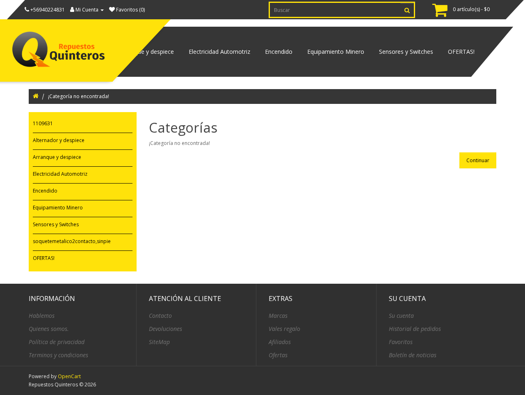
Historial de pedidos (415, 329)
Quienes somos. (49, 329)
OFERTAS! (461, 51)
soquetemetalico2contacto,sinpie (72, 241)
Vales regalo (284, 329)
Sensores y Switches (406, 51)
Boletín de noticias (412, 355)
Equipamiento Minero (335, 51)
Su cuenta (401, 315)
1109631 (43, 123)
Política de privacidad (56, 342)
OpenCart (69, 376)
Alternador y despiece (58, 140)
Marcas (278, 315)
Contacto (160, 315)
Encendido (278, 51)
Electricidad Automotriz (219, 51)
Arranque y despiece (147, 51)
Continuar (477, 160)
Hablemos (42, 315)
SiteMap (159, 342)
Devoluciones (165, 329)
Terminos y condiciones (58, 355)
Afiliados (280, 342)
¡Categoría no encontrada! (78, 96)
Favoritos (401, 342)
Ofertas (278, 355)
